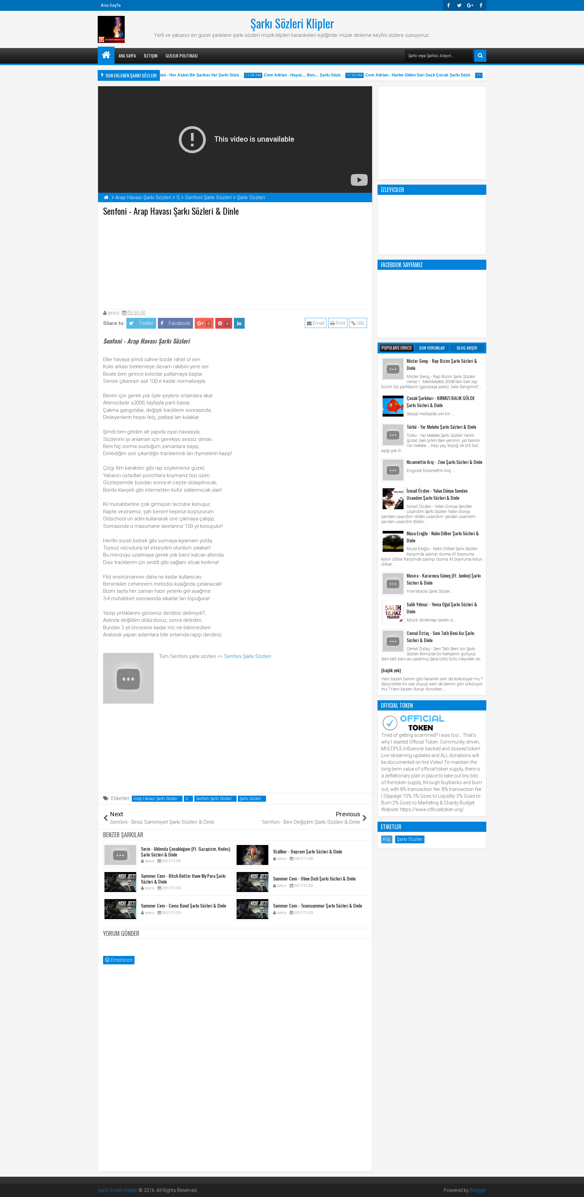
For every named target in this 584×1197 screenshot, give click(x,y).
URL (360, 323)
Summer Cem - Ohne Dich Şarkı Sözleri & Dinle (314, 878)
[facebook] (481, 5)
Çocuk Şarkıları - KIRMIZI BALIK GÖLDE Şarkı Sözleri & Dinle (441, 401)
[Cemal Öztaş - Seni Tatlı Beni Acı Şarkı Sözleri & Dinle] (393, 641)
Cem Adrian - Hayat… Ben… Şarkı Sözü (294, 75)
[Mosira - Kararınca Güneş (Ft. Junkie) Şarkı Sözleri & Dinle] (393, 583)
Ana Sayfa (111, 5)
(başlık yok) (391, 670)
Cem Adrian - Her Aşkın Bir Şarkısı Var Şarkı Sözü (182, 75)
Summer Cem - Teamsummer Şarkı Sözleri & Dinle (317, 905)
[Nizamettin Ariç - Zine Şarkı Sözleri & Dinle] (393, 470)
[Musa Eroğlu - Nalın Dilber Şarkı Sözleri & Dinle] (393, 541)
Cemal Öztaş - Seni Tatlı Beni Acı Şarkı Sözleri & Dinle (440, 636)
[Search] (480, 56)
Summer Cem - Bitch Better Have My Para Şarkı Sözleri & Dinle (183, 878)
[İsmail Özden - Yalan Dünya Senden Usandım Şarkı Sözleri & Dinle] (393, 498)
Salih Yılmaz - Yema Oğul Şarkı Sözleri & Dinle (442, 608)
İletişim (150, 55)
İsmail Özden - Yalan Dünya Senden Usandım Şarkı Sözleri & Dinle (437, 494)
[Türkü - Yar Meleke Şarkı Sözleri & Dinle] (393, 434)
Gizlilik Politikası (182, 55)
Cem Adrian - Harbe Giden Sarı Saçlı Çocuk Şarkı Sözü (409, 75)
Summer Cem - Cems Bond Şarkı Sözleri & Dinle (183, 905)
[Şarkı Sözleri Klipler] (106, 55)
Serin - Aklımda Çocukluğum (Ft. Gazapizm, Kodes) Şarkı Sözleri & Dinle (185, 851)
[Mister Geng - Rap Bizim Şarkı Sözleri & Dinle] (393, 368)
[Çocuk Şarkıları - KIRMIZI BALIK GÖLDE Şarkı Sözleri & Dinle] (393, 406)
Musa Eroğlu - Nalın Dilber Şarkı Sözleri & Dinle (443, 537)
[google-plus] (470, 5)
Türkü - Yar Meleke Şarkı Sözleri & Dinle (441, 426)
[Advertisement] (235, 261)
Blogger (478, 1190)
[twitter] (459, 5)
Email (318, 323)
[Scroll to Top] (574, 1187)
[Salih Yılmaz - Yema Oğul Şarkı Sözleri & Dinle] (393, 612)
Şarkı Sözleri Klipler (292, 23)
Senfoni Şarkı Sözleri (247, 656)
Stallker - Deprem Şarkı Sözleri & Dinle (307, 851)
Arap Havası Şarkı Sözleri (155, 798)
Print (340, 323)
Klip (387, 839)
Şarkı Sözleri (250, 798)
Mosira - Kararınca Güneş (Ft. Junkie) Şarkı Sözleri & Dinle (444, 579)
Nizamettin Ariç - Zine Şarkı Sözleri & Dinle (444, 461)
